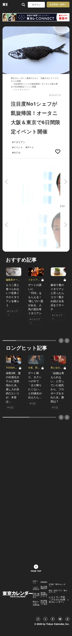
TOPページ (35, 582)
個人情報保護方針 (44, 587)
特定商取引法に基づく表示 (44, 602)
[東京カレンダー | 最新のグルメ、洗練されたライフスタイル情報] (5, 4)
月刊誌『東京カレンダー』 (57, 585)
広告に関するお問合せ (36, 595)
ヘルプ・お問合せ (36, 588)
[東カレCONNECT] (36, 17)
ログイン (36, 4)
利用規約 (44, 582)
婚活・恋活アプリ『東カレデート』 (58, 591)
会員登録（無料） (58, 4)
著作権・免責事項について (44, 594)
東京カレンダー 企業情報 (36, 603)
